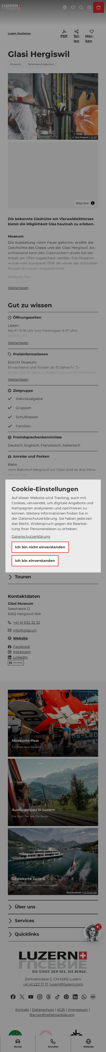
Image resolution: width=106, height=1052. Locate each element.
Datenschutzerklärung (31, 536)
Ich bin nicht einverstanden (40, 547)
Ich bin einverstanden (35, 560)
